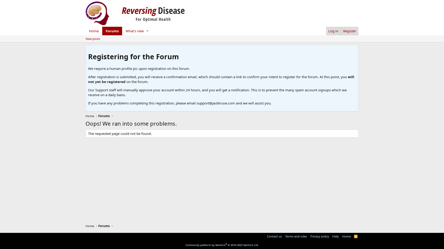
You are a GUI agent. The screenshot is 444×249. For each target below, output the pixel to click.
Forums (112, 31)
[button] (147, 31)
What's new (135, 31)
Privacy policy (319, 236)
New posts (93, 39)
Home (94, 31)
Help (335, 236)
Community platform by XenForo (222, 245)
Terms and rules (296, 236)
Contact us (274, 236)
